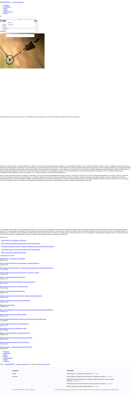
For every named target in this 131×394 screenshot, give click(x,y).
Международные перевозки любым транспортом (15, 333)
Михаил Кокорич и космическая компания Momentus (16, 337)
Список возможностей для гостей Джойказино (14, 323)
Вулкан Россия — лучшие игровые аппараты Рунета (16, 347)
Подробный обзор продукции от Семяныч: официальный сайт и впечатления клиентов (27, 246)
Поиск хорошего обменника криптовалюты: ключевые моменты (20, 243)
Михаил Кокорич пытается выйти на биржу (13, 314)
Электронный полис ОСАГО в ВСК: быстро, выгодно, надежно (20, 249)
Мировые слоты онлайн (7, 305)
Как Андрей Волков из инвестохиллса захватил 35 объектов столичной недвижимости (26, 309)
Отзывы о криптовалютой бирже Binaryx (12, 291)
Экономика (7, 7)
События (6, 361)
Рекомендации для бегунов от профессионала (14, 286)
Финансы (6, 5)
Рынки (6, 10)
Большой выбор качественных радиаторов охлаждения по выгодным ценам (23, 319)
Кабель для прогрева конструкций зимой (13, 252)
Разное (6, 13)
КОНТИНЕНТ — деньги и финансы (16, 364)
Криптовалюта (8, 11)
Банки (5, 8)
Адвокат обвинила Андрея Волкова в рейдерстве (15, 300)
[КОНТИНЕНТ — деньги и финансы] (12, 2)
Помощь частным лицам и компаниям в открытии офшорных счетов (21, 296)
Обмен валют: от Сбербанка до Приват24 (13, 240)
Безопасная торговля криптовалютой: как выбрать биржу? (18, 282)
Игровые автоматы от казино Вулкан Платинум (14, 342)
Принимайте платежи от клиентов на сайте (13, 328)
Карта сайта (46, 364)
